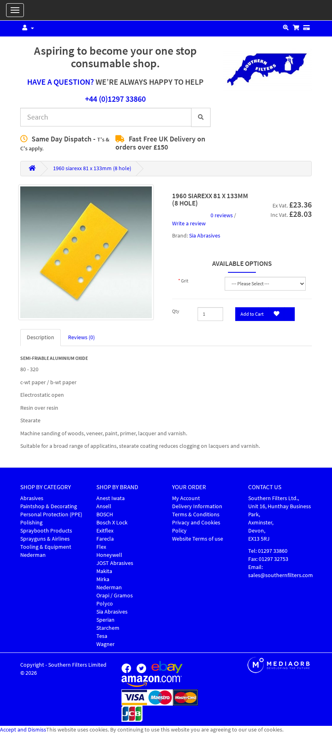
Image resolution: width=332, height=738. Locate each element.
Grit (184, 281)
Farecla (105, 539)
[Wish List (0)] (286, 28)
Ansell (103, 506)
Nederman (33, 555)
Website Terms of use (197, 539)
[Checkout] (306, 28)
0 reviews (222, 215)
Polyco (104, 604)
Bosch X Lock (112, 522)
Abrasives (31, 498)
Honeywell (109, 555)
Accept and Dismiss (23, 730)
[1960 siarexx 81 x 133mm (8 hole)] (86, 252)
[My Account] (27, 28)
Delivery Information (197, 506)
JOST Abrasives (114, 563)
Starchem (107, 628)
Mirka (102, 579)
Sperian (105, 620)
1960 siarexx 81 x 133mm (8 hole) (92, 168)
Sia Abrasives (204, 236)
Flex (101, 547)
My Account (186, 498)
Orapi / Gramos (114, 595)
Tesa (101, 636)
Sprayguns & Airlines (45, 539)
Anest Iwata (110, 498)
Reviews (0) (81, 337)
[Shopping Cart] (296, 28)
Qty (175, 311)
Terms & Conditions (195, 514)
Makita (104, 571)
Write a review (189, 223)
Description (40, 337)
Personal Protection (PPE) (51, 514)
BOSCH (104, 514)
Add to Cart (252, 314)
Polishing (31, 522)
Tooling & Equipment (45, 547)
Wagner (105, 644)
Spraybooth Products (46, 531)
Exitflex (104, 531)
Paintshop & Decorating (48, 506)
